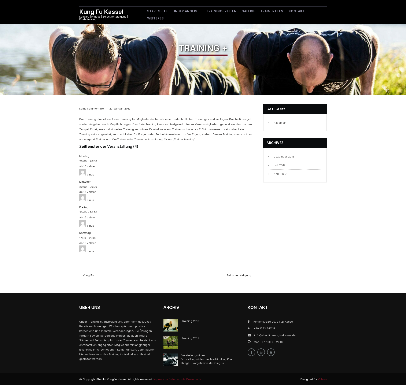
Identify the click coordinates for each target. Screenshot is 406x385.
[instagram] (261, 352)
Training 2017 (190, 338)
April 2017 (280, 173)
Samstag (85, 232)
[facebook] (251, 352)
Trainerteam (272, 11)
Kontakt (297, 11)
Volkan (322, 379)
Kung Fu (86, 275)
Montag (84, 156)
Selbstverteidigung (241, 275)
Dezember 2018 (284, 156)
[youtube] (271, 352)
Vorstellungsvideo (193, 355)
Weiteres (155, 18)
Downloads (193, 379)
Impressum (161, 379)
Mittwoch (85, 181)
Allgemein (280, 122)
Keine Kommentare (91, 108)
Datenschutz (177, 379)
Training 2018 (190, 321)
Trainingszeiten (221, 11)
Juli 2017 (279, 165)
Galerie (248, 11)
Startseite (157, 11)
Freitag (83, 207)
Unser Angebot (187, 11)
